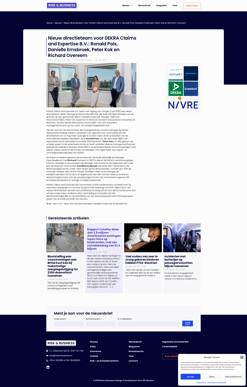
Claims (49, 60)
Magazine (161, 5)
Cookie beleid (169, 346)
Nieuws (126, 5)
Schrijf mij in (187, 323)
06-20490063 (73, 360)
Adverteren (192, 5)
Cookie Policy (201, 382)
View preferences (233, 376)
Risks (93, 346)
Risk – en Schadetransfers (104, 360)
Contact (133, 360)
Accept (190, 376)
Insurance (95, 351)
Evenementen (136, 351)
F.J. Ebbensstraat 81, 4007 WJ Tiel (66, 350)
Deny (211, 376)
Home (49, 22)
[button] (242, 357)
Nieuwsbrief (144, 5)
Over (175, 5)
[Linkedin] (48, 367)
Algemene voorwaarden (217, 382)
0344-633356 (56, 360)
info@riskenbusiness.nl (61, 355)
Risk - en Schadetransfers (80, 60)
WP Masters (148, 380)
